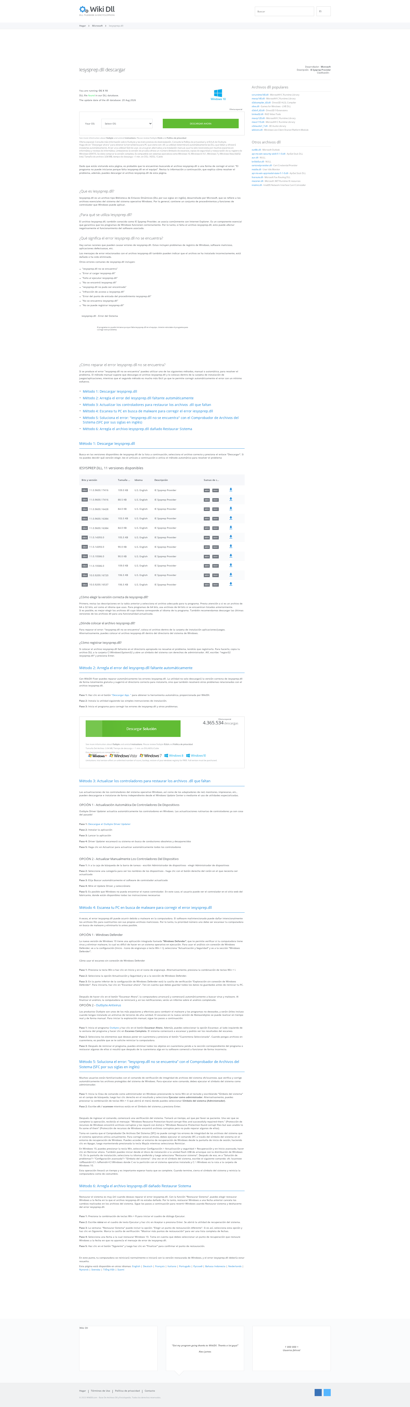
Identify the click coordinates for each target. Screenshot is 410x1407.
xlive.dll (255, 106)
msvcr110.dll (258, 122)
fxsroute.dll (257, 177)
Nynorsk (84, 1269)
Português (185, 1266)
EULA (160, 138)
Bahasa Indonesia (215, 1266)
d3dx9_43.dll (258, 110)
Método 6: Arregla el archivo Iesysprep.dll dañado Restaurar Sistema (137, 429)
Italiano (172, 1266)
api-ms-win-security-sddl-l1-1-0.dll (268, 153)
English (136, 1266)
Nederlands (235, 1266)
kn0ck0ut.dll (258, 161)
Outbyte (109, 138)
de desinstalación (162, 142)
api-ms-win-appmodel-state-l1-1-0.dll (270, 173)
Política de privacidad (176, 138)
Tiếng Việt (109, 1269)
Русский (197, 1266)
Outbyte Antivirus (108, 1005)
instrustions (130, 138)
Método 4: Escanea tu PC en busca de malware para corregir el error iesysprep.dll (148, 411)
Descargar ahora (200, 123)
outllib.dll (256, 149)
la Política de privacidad (193, 142)
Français (160, 1266)
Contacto (150, 1390)
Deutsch (147, 1266)
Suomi (120, 1269)
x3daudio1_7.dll (259, 126)
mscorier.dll (257, 181)
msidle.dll (256, 169)
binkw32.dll (257, 114)
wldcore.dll (257, 130)
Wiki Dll (83, 1327)
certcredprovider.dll (262, 165)
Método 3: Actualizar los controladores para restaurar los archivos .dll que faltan (147, 404)
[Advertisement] (205, 49)
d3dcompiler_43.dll (261, 102)
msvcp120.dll (258, 118)
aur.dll (255, 157)
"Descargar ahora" (100, 144)
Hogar (82, 1390)
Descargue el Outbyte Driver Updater (109, 824)
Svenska (95, 1269)
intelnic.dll (257, 185)
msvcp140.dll (258, 98)
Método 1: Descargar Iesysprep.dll (110, 391)
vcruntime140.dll (260, 94)
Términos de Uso (100, 1390)
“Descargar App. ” (121, 695)
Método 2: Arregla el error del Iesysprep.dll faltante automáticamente (138, 398)
